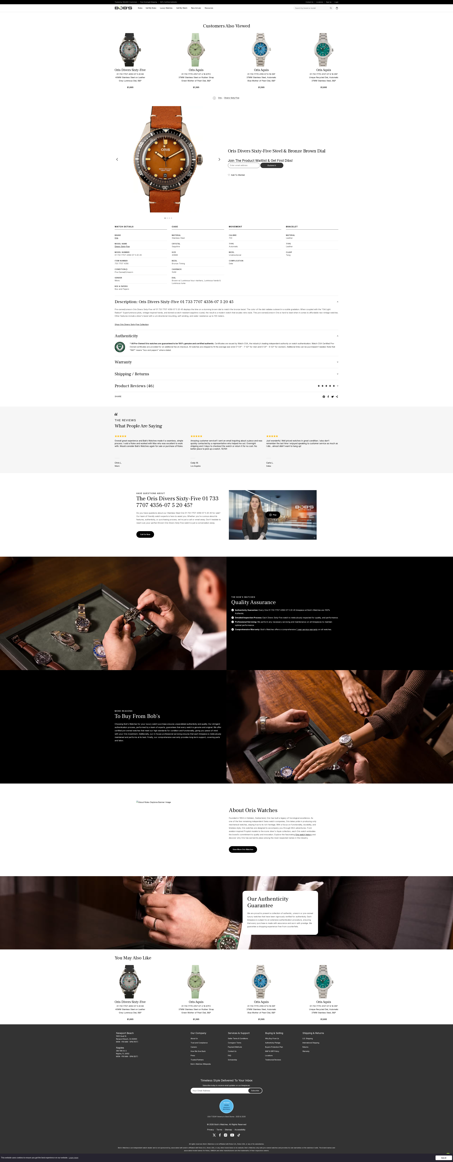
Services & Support (239, 1033)
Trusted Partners (197, 1060)
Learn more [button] (73, 1158)
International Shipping (310, 1043)
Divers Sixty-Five (122, 246)
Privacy (210, 1129)
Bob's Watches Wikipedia (201, 1064)
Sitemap (228, 1129)
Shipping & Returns (313, 1033)
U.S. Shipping (307, 1038)
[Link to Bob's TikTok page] (239, 1135)
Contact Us (309, 2)
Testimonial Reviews (273, 1060)
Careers (194, 1047)
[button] (219, 159)
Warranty (305, 1051)
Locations (319, 2)
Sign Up (328, 2)
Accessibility (240, 1129)
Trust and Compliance (199, 1043)
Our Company (198, 1033)
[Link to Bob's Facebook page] (220, 1135)
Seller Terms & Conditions (238, 1038)
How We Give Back (198, 1051)
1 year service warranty (307, 629)
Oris (116, 238)
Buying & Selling (274, 1033)
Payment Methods (235, 1047)
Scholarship (232, 1060)
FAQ (229, 1055)
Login (336, 2)
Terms (219, 1129)
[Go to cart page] (337, 8)
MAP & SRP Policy (272, 1051)
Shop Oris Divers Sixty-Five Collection (132, 324)
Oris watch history (303, 834)
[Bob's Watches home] (123, 8)
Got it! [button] (443, 1158)
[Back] (214, 98)
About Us (194, 1038)
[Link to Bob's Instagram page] (225, 1135)
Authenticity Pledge (272, 1043)
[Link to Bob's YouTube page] (232, 1135)
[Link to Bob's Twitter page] (214, 1135)
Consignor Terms (234, 1043)
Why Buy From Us (272, 1038)
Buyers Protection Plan (274, 1047)
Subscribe (255, 1091)
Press (193, 1055)
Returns (305, 1047)
